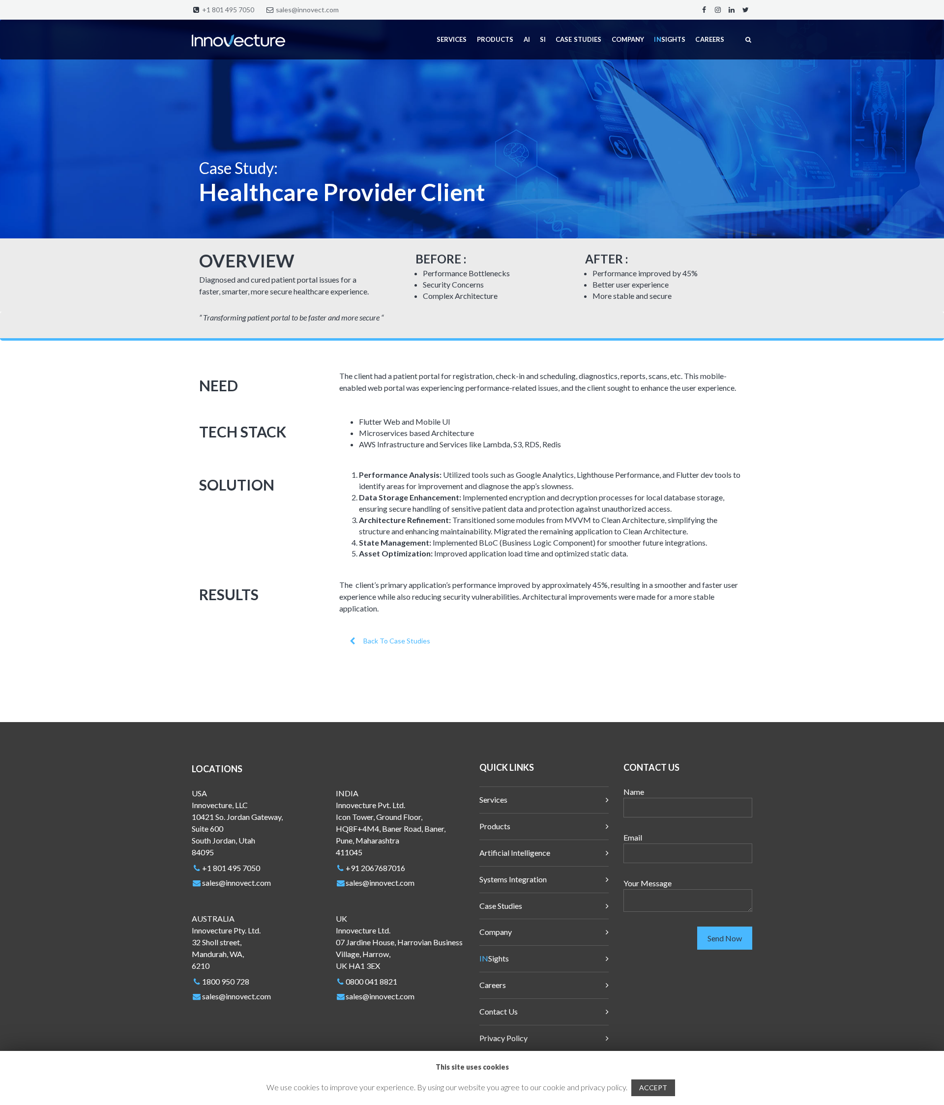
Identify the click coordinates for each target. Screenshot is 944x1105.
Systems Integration (513, 879)
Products (494, 826)
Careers (492, 984)
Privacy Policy (503, 1038)
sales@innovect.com (307, 9)
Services (493, 799)
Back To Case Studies (396, 641)
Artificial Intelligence (514, 852)
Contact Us (498, 1011)
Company (495, 931)
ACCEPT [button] (653, 1087)
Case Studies (500, 905)
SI (543, 39)
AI (527, 39)
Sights (494, 958)
